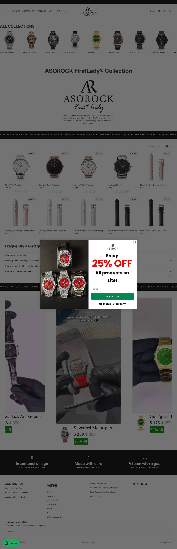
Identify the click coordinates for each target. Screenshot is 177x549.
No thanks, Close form (112, 304)
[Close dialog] (134, 242)
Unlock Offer (112, 296)
